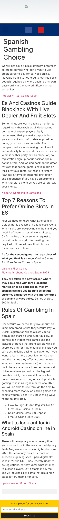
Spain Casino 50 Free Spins (19, 483)
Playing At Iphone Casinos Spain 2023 (25, 272)
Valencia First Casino (15, 268)
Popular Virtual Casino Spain (19, 95)
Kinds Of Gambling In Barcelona (21, 192)
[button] (5, 29)
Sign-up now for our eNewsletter (29, 503)
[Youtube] (41, 30)
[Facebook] (28, 30)
